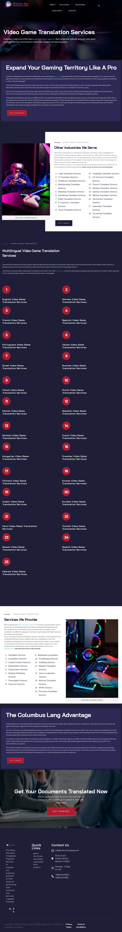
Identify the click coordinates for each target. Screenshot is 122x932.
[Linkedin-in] (10, 909)
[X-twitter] (13, 911)
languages (60, 271)
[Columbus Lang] (17, 4)
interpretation (9, 648)
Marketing (62, 192)
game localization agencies (43, 39)
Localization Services (17, 659)
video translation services (26, 625)
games (58, 76)
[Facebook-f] (13, 909)
